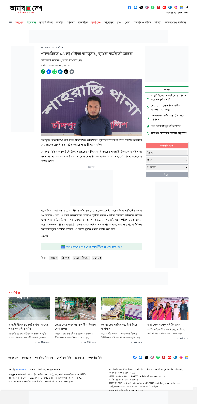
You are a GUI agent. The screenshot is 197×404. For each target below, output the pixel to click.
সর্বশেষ (167, 89)
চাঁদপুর (65, 258)
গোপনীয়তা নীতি (64, 357)
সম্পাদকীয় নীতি (95, 357)
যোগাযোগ (26, 357)
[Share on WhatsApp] (54, 71)
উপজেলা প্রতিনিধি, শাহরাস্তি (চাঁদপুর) (61, 60)
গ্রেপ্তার (97, 258)
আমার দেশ (13, 357)
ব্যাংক (54, 258)
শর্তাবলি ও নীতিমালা (44, 357)
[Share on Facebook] (48, 71)
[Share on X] (66, 71)
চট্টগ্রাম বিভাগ (81, 258)
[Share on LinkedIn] (60, 71)
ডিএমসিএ (79, 357)
